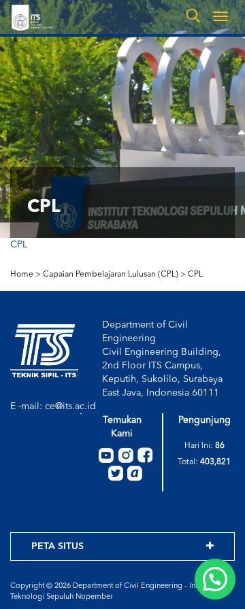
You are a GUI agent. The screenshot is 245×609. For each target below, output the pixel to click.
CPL (18, 244)
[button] (215, 579)
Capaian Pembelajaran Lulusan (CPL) (110, 275)
